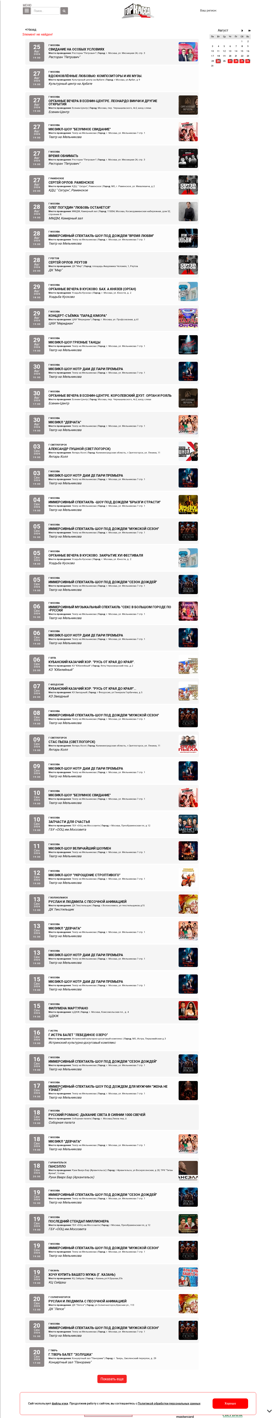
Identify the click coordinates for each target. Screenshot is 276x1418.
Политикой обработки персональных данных (169, 1403)
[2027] (250, 30)
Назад (31, 29)
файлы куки (60, 1403)
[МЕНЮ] (27, 10)
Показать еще (112, 1379)
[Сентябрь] (243, 31)
